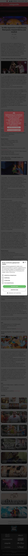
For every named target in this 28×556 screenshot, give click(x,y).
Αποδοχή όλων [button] (14, 286)
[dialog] (14, 278)
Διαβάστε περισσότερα (10, 272)
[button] (14, 293)
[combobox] (23, 262)
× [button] (25, 262)
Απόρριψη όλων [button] (14, 289)
